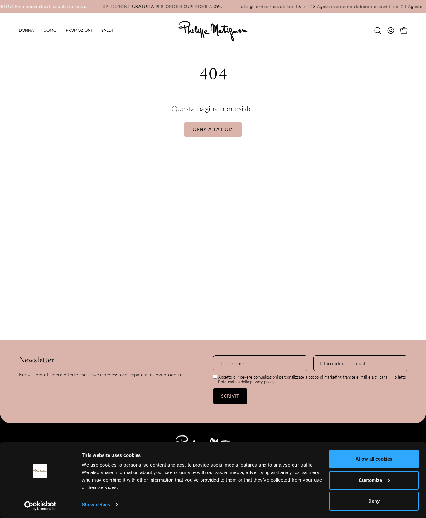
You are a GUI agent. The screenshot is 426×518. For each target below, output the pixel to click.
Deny (374, 501)
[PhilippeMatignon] (213, 30)
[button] (79, 30)
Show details (96, 504)
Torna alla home (213, 129)
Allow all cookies (374, 459)
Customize (370, 480)
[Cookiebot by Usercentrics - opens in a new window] (40, 506)
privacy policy (262, 381)
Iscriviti (230, 396)
